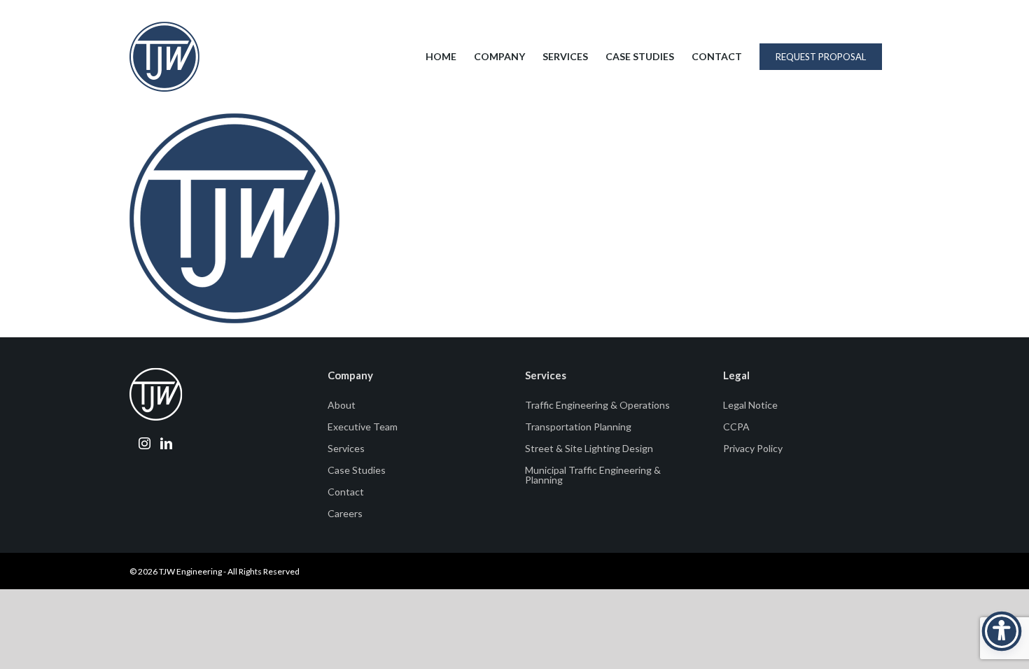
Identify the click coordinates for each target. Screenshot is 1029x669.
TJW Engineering (190, 571)
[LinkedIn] (166, 443)
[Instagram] (144, 443)
